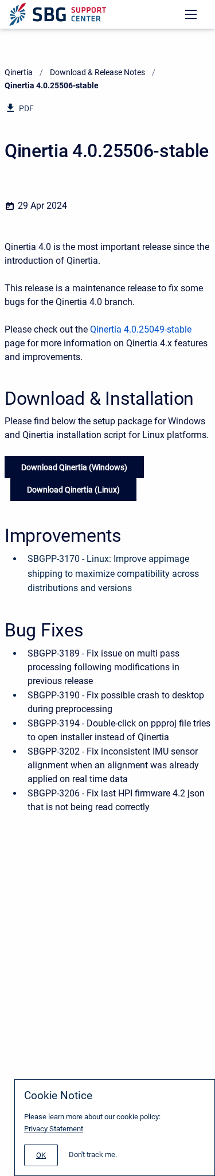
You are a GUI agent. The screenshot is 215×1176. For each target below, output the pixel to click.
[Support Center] (57, 14)
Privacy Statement (53, 1128)
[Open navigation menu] (191, 14)
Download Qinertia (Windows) (74, 467)
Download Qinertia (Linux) (73, 489)
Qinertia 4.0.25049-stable (140, 329)
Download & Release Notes (97, 72)
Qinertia (19, 72)
